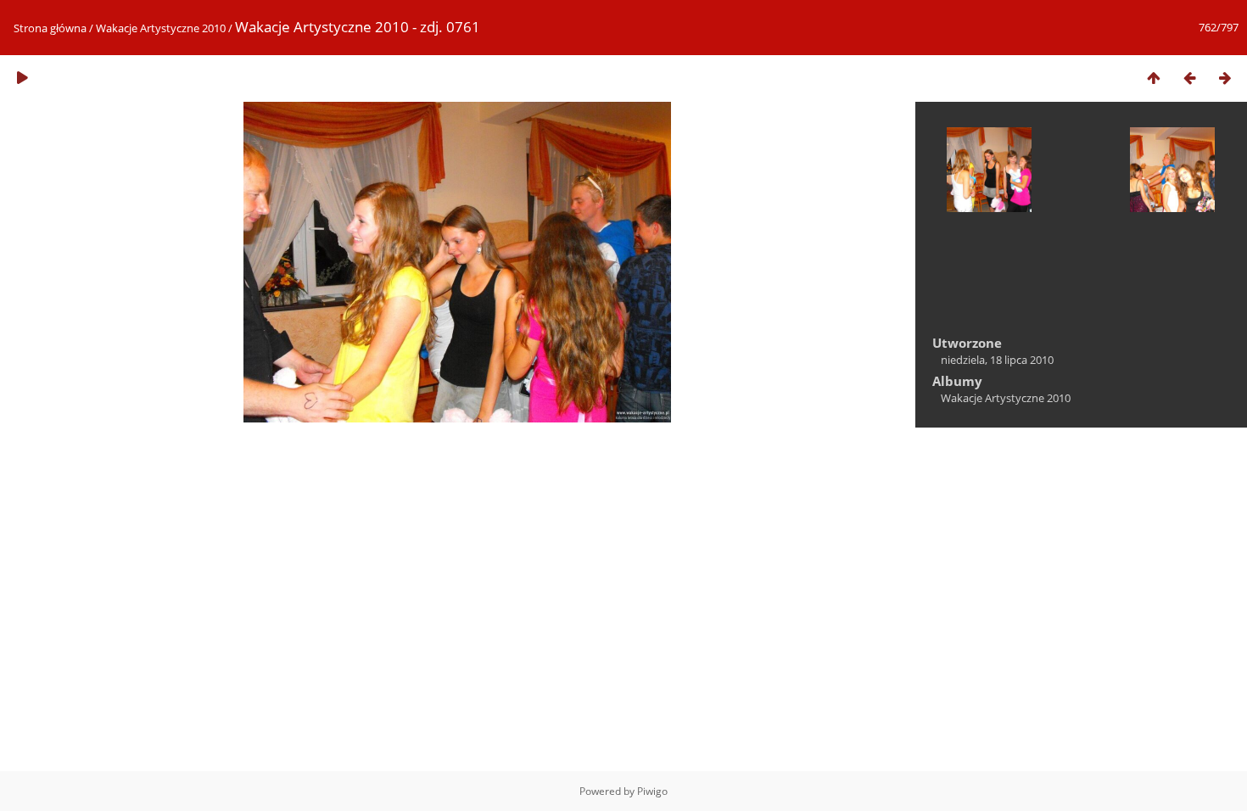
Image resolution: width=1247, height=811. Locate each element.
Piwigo (652, 791)
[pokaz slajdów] (22, 77)
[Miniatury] (1154, 77)
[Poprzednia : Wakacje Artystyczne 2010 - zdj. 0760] (1189, 77)
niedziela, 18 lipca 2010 (997, 359)
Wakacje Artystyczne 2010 (161, 28)
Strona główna (50, 28)
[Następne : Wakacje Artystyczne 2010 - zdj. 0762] (1225, 77)
